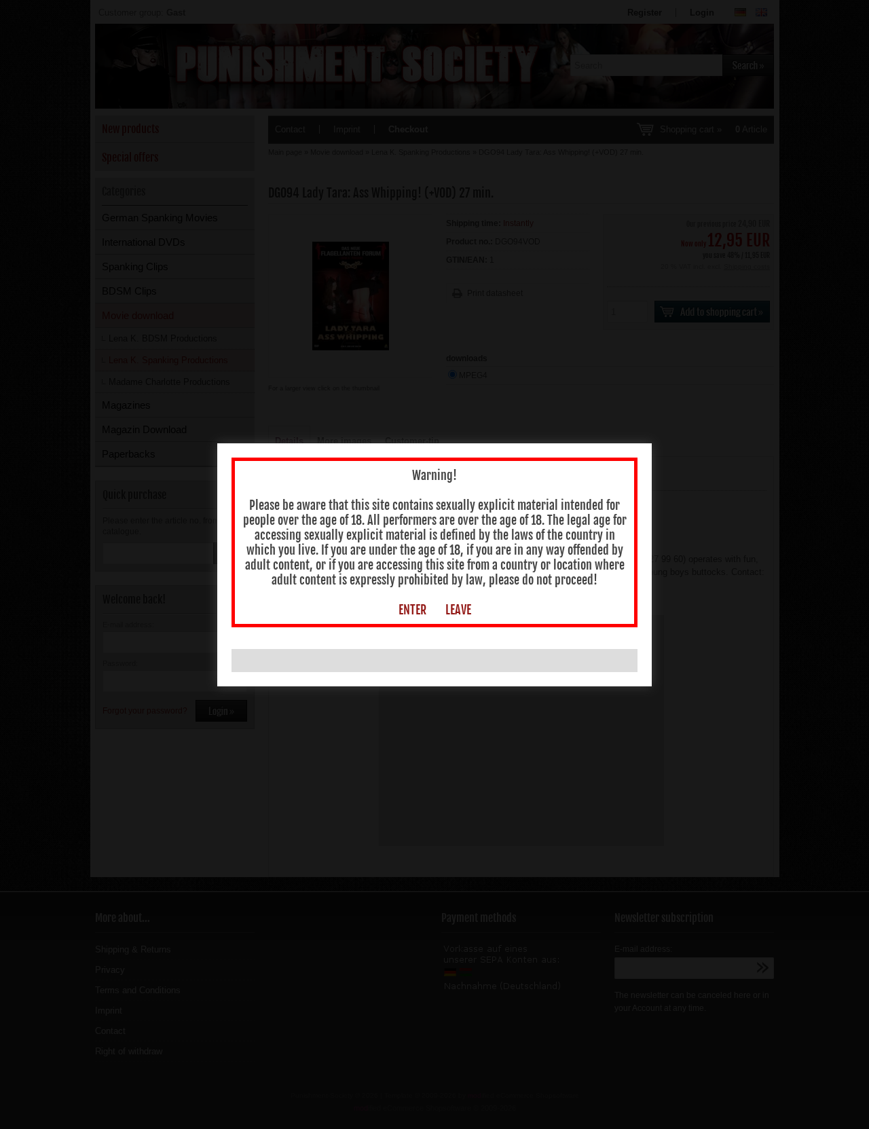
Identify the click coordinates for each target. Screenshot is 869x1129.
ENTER (412, 609)
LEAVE (458, 609)
